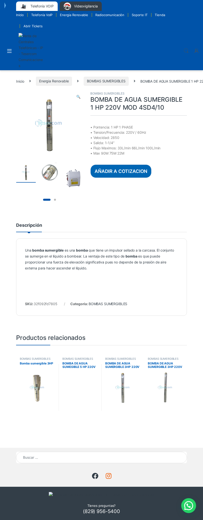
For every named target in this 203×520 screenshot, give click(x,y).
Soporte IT (140, 15)
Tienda (160, 15)
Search (186, 51)
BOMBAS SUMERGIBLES (106, 81)
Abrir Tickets (33, 26)
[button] (78, 97)
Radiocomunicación (109, 15)
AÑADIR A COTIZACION (121, 171)
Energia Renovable (74, 15)
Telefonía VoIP (41, 15)
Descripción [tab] (29, 225)
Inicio (20, 15)
